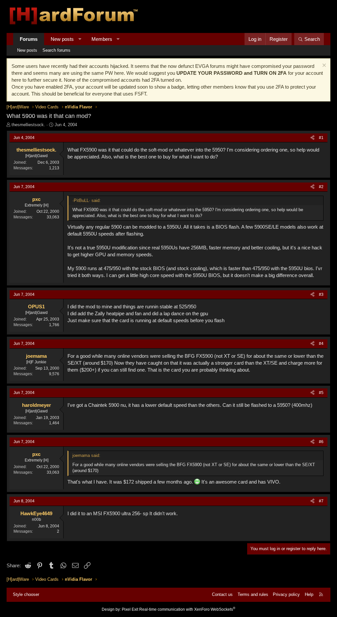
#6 (321, 441)
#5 (321, 392)
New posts (62, 39)
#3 (321, 294)
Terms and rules (253, 594)
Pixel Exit (130, 609)
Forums (29, 39)
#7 (321, 501)
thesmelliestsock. (28, 124)
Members (101, 39)
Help (309, 594)
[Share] (312, 138)
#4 (321, 343)
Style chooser (26, 594)
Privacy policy (286, 594)
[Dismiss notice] (323, 66)
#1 (321, 137)
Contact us (222, 594)
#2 (321, 186)
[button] (80, 39)
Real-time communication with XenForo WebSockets (187, 609)
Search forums (56, 50)
